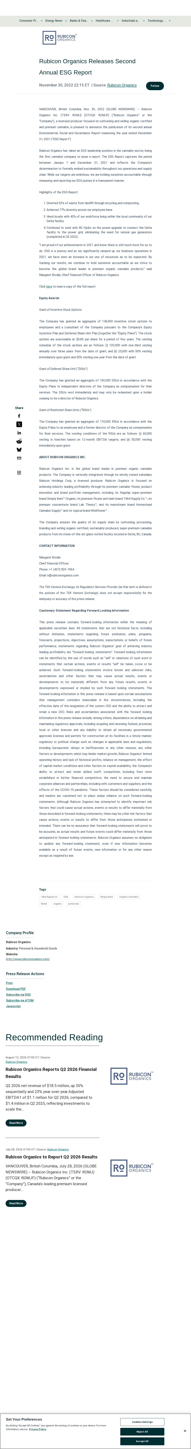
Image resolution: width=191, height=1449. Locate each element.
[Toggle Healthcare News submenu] (118, 21)
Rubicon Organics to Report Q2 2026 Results (51, 1157)
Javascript (13, 1006)
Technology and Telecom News (157, 20)
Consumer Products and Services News (28, 20)
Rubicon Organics (122, 85)
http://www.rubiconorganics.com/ (28, 959)
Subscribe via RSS (18, 994)
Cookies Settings (142, 1422)
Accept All (142, 1441)
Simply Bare (106, 896)
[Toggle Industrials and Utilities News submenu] (144, 21)
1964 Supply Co (49, 896)
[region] (95, 1431)
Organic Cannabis (128, 896)
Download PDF (16, 989)
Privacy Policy (37, 1429)
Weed (44, 903)
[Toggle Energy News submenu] (66, 21)
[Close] (185, 1431)
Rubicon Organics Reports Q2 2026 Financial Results (51, 1073)
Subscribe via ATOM (20, 1000)
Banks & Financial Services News (79, 20)
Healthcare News (105, 20)
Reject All (142, 1431)
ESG (66, 896)
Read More (16, 1122)
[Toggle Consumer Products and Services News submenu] (41, 21)
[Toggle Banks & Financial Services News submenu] (92, 21)
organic (57, 903)
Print (9, 983)
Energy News (53, 20)
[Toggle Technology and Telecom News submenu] (170, 21)
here (49, 286)
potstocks (73, 903)
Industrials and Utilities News (131, 20)
